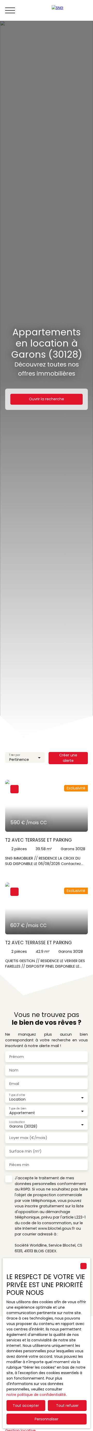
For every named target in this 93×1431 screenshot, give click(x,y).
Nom (13, 1070)
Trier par (14, 755)
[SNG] (70, 10)
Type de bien (17, 1108)
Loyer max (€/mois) (28, 1137)
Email (14, 1083)
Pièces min (19, 1164)
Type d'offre (17, 1095)
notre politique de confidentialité (36, 1394)
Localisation (17, 1122)
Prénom (16, 1056)
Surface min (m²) (25, 1151)
